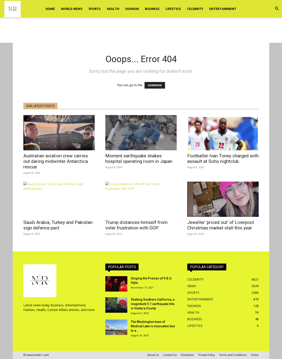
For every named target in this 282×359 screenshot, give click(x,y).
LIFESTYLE (173, 9)
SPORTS (95, 9)
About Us (153, 355)
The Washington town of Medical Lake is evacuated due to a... (153, 326)
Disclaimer (187, 355)
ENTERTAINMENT (222, 9)
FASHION (132, 9)
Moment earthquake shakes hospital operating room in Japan (138, 158)
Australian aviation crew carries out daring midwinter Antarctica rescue (55, 161)
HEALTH (113, 9)
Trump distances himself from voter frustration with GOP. (136, 225)
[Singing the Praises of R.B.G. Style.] (116, 284)
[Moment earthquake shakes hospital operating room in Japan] (141, 132)
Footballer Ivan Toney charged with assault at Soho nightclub (223, 158)
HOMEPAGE (155, 85)
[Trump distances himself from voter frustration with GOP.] (141, 199)
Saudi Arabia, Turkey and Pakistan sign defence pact (58, 225)
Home (50, 9)
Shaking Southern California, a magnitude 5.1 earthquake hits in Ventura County (152, 304)
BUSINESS (152, 9)
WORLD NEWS (71, 9)
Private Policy (206, 355)
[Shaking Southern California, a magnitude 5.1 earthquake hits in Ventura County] (116, 305)
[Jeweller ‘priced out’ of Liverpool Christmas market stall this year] (223, 199)
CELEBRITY (195, 9)
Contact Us (170, 355)
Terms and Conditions (233, 355)
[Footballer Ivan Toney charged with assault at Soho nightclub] (223, 132)
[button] (276, 9)
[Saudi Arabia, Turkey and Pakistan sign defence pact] (59, 199)
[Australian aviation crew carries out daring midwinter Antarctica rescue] (59, 132)
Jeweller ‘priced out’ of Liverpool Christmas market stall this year (220, 225)
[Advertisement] (141, 33)
